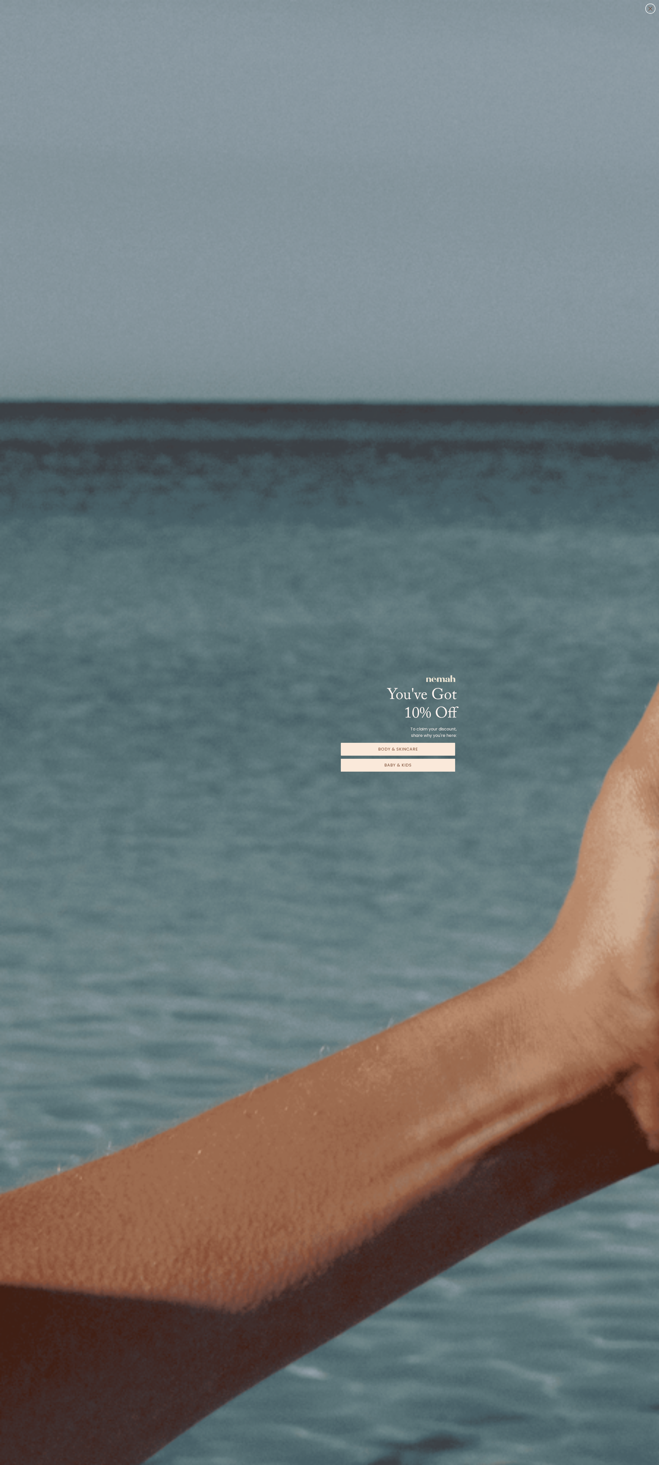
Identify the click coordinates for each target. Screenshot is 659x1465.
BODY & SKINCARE (398, 749)
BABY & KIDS (398, 765)
